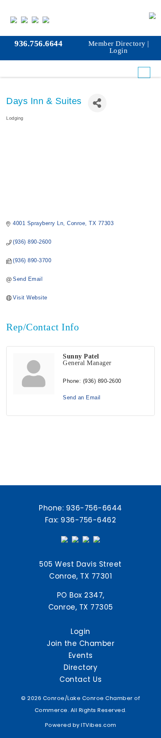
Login (118, 51)
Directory (81, 667)
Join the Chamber (80, 643)
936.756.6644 (38, 43)
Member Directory (117, 43)
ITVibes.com (98, 725)
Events (81, 655)
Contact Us (80, 679)
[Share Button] (97, 103)
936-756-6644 (94, 508)
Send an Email (82, 397)
